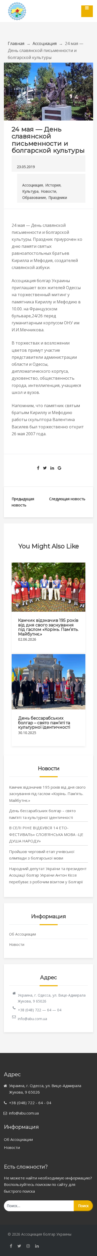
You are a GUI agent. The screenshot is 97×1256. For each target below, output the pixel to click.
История (53, 185)
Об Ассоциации (22, 934)
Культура (30, 191)
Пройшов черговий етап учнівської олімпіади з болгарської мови (41, 855)
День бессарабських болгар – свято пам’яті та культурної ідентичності (44, 723)
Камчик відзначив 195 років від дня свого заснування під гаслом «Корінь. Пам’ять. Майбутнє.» (48, 627)
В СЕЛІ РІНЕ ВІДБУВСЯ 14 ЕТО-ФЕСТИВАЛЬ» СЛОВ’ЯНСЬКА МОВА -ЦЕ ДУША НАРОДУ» (46, 834)
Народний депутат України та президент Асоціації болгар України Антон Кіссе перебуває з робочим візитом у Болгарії (48, 875)
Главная (16, 43)
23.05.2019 (26, 166)
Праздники (57, 197)
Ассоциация (45, 43)
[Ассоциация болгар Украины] (17, 6)
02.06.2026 (27, 639)
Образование (34, 197)
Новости (48, 191)
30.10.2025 (27, 732)
